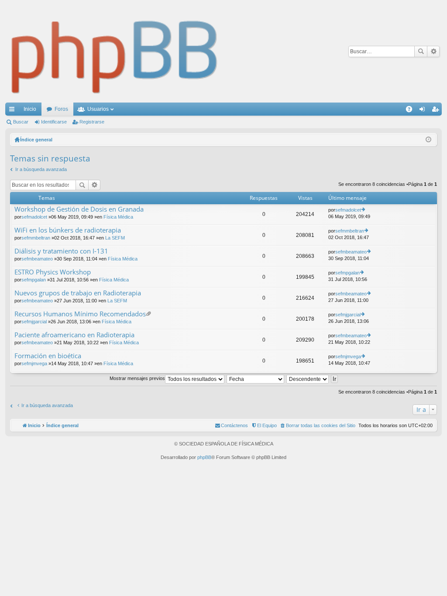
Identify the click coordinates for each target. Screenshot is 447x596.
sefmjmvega (34, 363)
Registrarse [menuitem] (437, 111)
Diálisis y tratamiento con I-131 (61, 251)
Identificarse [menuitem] (424, 111)
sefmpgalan (33, 279)
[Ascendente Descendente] (308, 378)
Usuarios (98, 109)
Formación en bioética (47, 356)
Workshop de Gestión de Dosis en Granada (79, 209)
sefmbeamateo (37, 258)
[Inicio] (114, 51)
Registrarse (91, 121)
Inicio (30, 109)
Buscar (420, 51)
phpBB (204, 457)
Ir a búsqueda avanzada (41, 169)
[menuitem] (317, 425)
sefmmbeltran (35, 237)
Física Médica (118, 216)
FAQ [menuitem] (412, 111)
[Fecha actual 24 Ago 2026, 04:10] (428, 139)
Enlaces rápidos (13, 111)
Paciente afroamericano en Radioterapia (74, 335)
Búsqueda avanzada (433, 51)
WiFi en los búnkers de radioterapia (67, 230)
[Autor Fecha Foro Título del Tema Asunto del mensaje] (256, 378)
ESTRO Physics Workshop (52, 272)
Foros (61, 109)
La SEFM (115, 237)
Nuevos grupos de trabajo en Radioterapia (77, 293)
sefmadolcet (34, 216)
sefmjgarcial (34, 321)
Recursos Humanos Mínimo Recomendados (80, 314)
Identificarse (54, 121)
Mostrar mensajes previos (137, 378)
